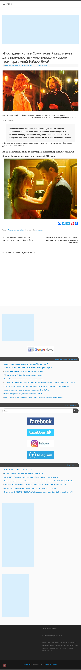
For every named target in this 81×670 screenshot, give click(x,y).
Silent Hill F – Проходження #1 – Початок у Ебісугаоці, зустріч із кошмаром (31, 477)
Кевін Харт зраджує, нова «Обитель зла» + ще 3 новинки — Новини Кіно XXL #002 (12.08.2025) (38, 481)
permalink (38, 230)
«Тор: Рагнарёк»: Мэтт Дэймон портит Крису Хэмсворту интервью (28, 368)
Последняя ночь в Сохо (16, 230)
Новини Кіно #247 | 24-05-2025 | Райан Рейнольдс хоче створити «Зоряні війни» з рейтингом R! (38, 492)
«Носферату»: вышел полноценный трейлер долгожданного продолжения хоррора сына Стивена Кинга (62, 239)
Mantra (45, 665)
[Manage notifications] (4, 665)
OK (75, 411)
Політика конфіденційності (52, 636)
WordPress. (54, 665)
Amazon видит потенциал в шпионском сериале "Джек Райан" (26, 390)
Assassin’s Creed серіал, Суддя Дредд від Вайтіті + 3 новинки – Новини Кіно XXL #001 (35, 484)
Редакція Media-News (12, 65)
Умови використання (49, 629)
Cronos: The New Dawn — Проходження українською (23, 473)
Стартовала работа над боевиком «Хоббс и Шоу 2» (23, 394)
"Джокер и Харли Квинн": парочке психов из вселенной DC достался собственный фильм (36, 386)
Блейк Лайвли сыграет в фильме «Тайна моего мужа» (23, 379)
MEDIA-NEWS (28, 665)
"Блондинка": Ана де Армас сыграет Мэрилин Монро (23, 371)
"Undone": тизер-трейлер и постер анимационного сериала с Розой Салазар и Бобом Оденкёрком (39, 382)
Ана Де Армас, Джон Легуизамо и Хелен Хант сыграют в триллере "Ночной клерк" (34, 397)
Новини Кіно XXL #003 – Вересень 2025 (18, 470)
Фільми (44, 65)
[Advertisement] (40, 29)
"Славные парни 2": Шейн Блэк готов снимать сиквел (23, 375)
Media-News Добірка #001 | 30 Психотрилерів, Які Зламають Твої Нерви (30, 488)
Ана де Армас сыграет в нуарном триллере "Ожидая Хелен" (26, 364)
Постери (38, 65)
